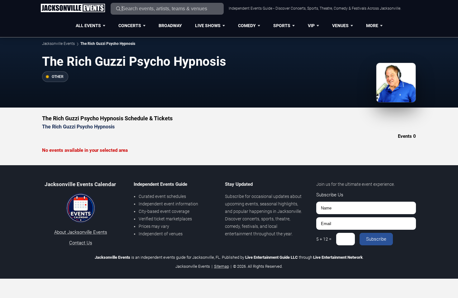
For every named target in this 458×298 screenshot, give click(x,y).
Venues (340, 25)
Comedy (247, 25)
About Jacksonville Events (80, 232)
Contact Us (80, 243)
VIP (311, 25)
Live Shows (208, 25)
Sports (281, 25)
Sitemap (221, 266)
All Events (88, 25)
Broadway (170, 25)
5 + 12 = (324, 239)
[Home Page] (73, 8)
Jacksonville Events (58, 43)
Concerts (129, 25)
